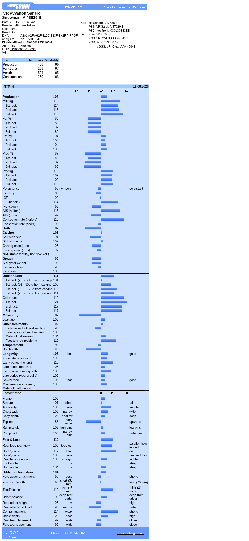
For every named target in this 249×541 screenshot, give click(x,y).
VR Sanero (95, 23)
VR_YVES (103, 38)
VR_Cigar (113, 46)
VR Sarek (102, 26)
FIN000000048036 (23, 49)
